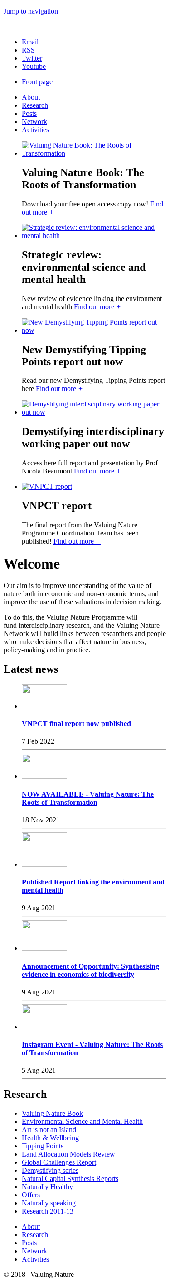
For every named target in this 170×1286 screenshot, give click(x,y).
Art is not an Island (49, 1129)
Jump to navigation (31, 11)
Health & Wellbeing (50, 1138)
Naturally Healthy (47, 1186)
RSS (28, 50)
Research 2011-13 (47, 1211)
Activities (35, 130)
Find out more (97, 307)
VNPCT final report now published (76, 723)
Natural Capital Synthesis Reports (70, 1178)
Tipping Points (42, 1146)
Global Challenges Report (59, 1162)
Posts (29, 113)
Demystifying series (50, 1170)
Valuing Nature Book (52, 1113)
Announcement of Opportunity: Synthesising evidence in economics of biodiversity (90, 970)
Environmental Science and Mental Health (82, 1121)
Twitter (32, 58)
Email (30, 42)
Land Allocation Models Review (68, 1154)
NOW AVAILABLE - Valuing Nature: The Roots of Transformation (88, 798)
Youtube (34, 66)
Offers (31, 1195)
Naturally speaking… (52, 1203)
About (31, 97)
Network (34, 121)
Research (35, 105)
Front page (37, 82)
